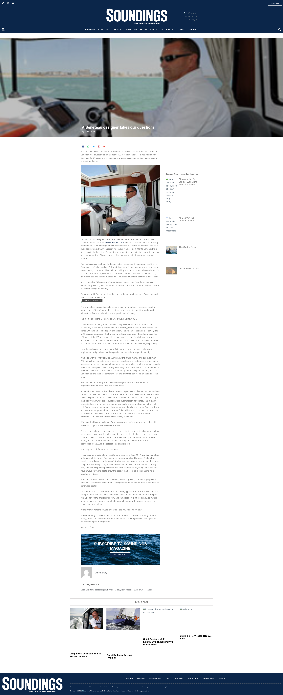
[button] (83, 146)
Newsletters (156, 30)
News (101, 30)
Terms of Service (192, 678)
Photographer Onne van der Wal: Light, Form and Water (188, 182)
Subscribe (90, 30)
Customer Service (155, 678)
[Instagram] (8, 3)
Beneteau (90, 590)
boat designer (100, 590)
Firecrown (85, 691)
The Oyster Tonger (189, 247)
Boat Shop (131, 30)
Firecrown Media (208, 678)
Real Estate (171, 30)
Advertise (192, 30)
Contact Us (221, 678)
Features (119, 30)
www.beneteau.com (114, 242)
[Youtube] (13, 3)
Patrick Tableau (113, 590)
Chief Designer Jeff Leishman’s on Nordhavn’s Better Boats (158, 642)
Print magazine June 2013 (132, 590)
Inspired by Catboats (189, 268)
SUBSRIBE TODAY (120, 555)
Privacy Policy (178, 678)
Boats (109, 30)
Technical (95, 585)
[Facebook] (3, 3)
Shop (182, 30)
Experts (143, 30)
